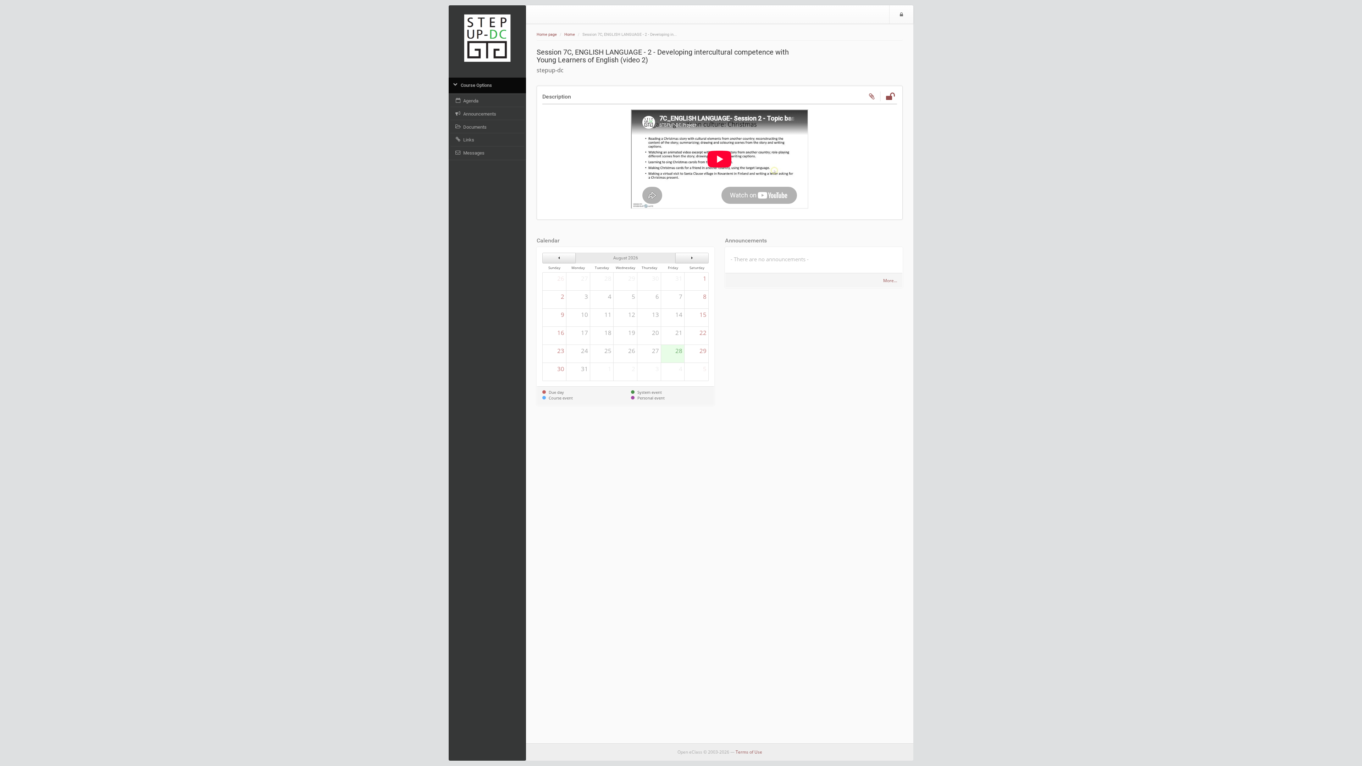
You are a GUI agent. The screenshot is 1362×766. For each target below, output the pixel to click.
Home (569, 34)
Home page (547, 34)
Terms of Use (749, 752)
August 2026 (625, 258)
